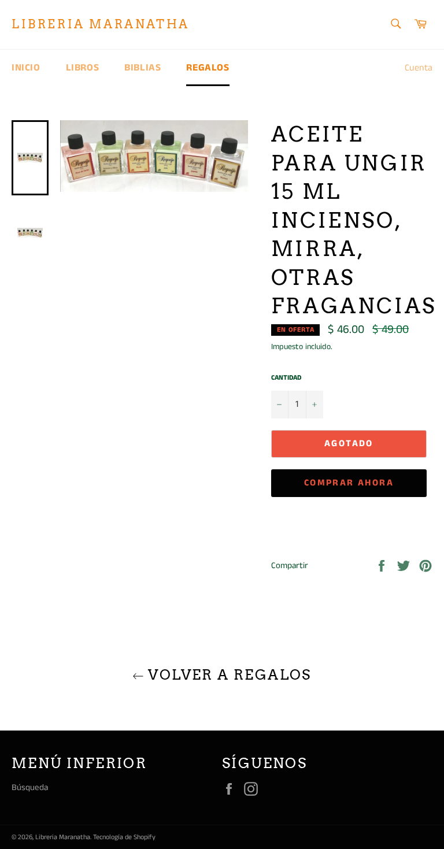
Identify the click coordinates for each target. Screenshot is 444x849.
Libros (82, 68)
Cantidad (286, 378)
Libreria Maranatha (101, 24)
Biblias (142, 68)
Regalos (207, 68)
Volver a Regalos (228, 674)
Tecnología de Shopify (124, 837)
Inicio (26, 68)
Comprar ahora (349, 483)
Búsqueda (30, 787)
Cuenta (418, 68)
